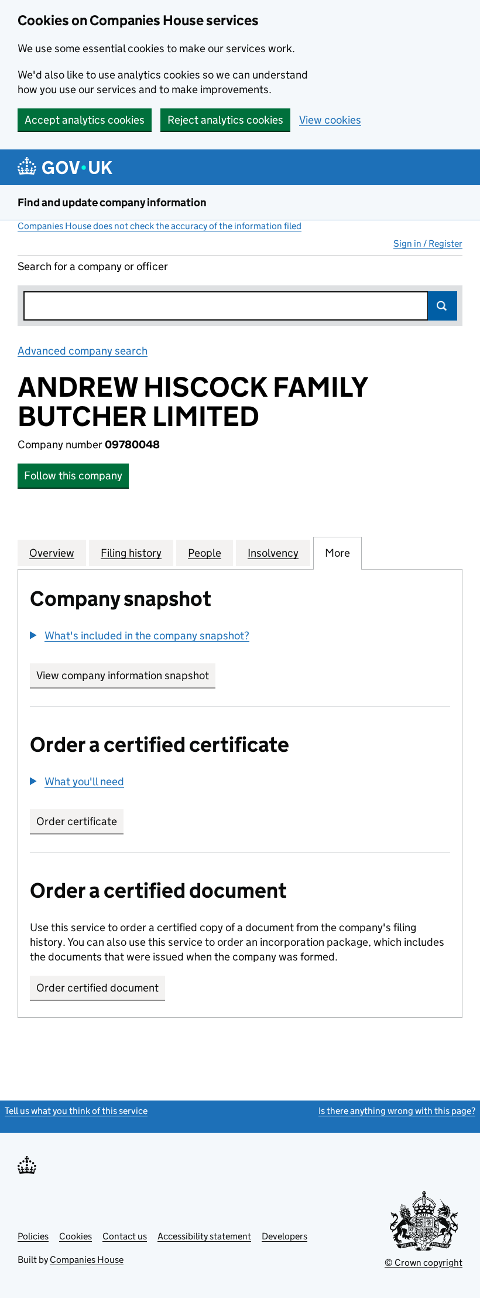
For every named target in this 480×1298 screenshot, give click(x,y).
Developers (284, 1236)
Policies (33, 1236)
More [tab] (337, 553)
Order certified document (97, 987)
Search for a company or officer (93, 266)
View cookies (330, 119)
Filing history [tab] (131, 553)
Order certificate (76, 821)
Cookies (75, 1236)
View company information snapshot (125, 675)
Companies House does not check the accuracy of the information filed (159, 225)
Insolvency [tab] (273, 553)
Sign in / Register (427, 243)
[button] (139, 635)
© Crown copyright (423, 1262)
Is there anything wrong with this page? (396, 1110)
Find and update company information (112, 202)
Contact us (124, 1236)
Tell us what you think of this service (76, 1110)
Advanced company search (83, 350)
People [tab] (204, 553)
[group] (240, 637)
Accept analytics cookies (85, 120)
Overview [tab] (51, 553)
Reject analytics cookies (225, 120)
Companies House (87, 1259)
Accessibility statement (204, 1236)
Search (442, 306)
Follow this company (73, 475)
